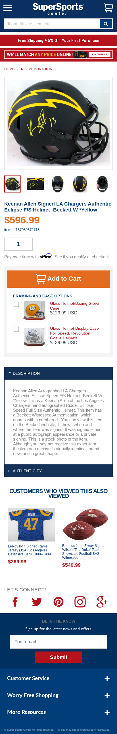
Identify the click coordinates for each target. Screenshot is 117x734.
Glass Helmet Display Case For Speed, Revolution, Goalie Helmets (74, 333)
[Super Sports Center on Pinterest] (58, 602)
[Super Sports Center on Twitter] (36, 602)
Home (9, 69)
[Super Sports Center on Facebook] (15, 602)
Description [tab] (26, 373)
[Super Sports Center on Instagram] (80, 602)
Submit (58, 657)
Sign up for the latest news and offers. (58, 628)
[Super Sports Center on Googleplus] (102, 602)
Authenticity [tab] (27, 471)
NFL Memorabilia (36, 69)
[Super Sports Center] (58, 8)
